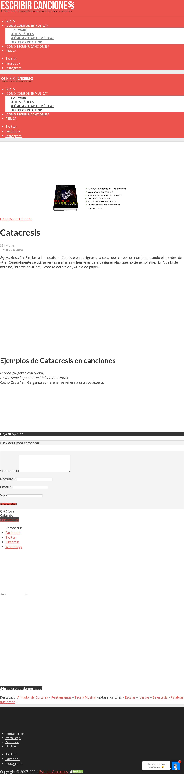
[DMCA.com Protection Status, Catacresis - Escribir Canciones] (76, 771)
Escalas (130, 697)
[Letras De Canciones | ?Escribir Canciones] (37, 10)
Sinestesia (160, 697)
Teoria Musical (85, 697)
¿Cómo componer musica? (26, 93)
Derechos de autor (26, 42)
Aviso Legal (13, 738)
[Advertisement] (49, 21)
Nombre (8, 479)
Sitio (3, 495)
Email (6, 487)
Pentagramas (61, 697)
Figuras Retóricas (16, 219)
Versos (144, 697)
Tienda (10, 51)
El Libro (10, 746)
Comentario (9, 470)
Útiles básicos (22, 34)
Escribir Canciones (53, 771)
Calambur (7, 515)
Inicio (10, 89)
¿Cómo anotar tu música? (32, 38)
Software (19, 30)
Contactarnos (15, 734)
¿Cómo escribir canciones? (27, 46)
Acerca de (12, 742)
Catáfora (7, 511)
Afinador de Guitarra (32, 697)
